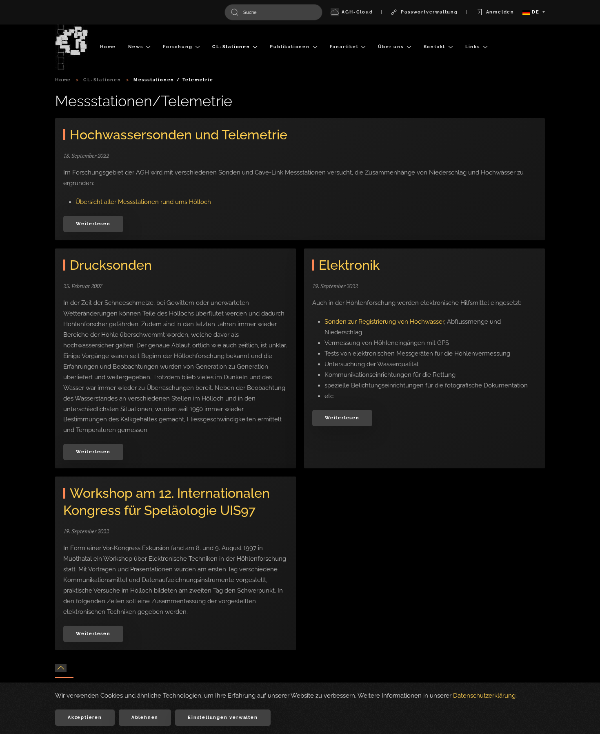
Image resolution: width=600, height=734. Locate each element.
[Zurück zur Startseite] (71, 47)
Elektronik (349, 265)
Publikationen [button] (289, 46)
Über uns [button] (390, 46)
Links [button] (472, 46)
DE (535, 12)
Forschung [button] (177, 46)
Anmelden (500, 12)
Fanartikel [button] (344, 46)
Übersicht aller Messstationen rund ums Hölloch (143, 202)
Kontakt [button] (435, 46)
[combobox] (273, 12)
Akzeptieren (85, 717)
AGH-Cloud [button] (357, 12)
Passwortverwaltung (429, 12)
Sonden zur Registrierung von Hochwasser (384, 321)
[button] (61, 668)
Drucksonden (111, 265)
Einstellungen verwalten (223, 717)
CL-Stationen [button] (231, 46)
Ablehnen (144, 717)
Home (108, 46)
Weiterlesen (93, 223)
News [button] (135, 46)
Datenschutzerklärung (484, 695)
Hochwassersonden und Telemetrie (178, 134)
